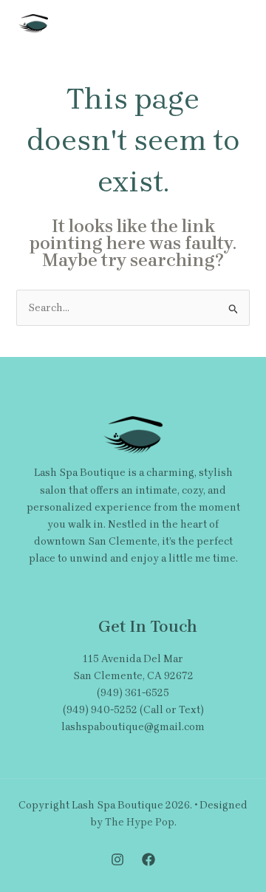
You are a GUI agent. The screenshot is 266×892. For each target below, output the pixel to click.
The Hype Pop (139, 822)
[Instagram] (117, 859)
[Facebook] (148, 859)
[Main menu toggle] (232, 24)
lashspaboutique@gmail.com (133, 727)
